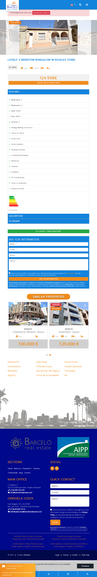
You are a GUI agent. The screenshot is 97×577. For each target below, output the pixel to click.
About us (17, 468)
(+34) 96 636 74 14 (17, 509)
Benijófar (12, 370)
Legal (57, 555)
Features (14, 91)
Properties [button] (26, 468)
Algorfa (11, 375)
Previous (3, 37)
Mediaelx (27, 555)
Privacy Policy (71, 273)
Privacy (65, 555)
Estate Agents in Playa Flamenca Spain (28, 544)
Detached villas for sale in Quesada (28, 536)
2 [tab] (50, 355)
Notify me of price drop (48, 83)
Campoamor (14, 366)
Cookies (75, 555)
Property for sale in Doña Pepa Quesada (28, 539)
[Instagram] (57, 468)
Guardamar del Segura (48, 370)
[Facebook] (52, 468)
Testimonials (13, 473)
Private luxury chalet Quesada (69, 536)
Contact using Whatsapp (49, 231)
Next (94, 37)
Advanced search (41, 13)
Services (36, 468)
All (65, 375)
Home (10, 468)
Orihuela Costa (44, 366)
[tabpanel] (28, 326)
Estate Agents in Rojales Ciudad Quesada (28, 546)
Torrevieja (69, 370)
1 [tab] (47, 355)
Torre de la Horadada (47, 375)
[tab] (48, 91)
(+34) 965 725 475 (17, 490)
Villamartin (13, 361)
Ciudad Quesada (73, 366)
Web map (85, 555)
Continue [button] (85, 566)
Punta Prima (71, 361)
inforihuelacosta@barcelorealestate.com (26, 512)
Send (55, 522)
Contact (27, 473)
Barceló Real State (12, 5)
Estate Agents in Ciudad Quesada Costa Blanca (68, 544)
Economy (14, 221)
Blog (21, 473)
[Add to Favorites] (44, 305)
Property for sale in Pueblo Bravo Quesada (69, 539)
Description (16, 216)
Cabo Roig (41, 361)
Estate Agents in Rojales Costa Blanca (69, 546)
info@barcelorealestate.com (21, 492)
